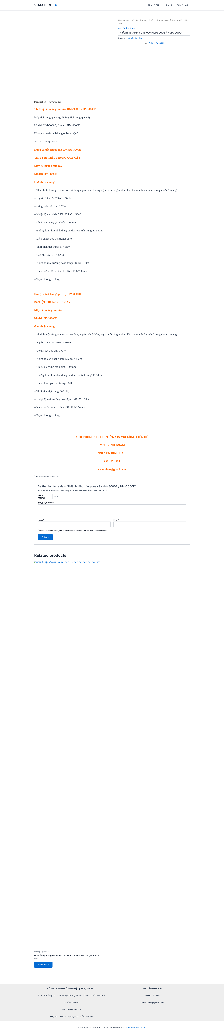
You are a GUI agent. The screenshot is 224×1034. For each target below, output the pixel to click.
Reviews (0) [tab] (55, 102)
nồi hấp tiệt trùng (139, 20)
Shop (127, 20)
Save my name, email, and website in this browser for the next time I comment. (74, 530)
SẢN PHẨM (182, 5)
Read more (43, 964)
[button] (56, 5)
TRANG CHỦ (154, 5)
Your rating (42, 496)
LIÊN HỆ (168, 5)
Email (116, 520)
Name (41, 520)
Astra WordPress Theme (134, 1027)
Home (121, 20)
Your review (46, 502)
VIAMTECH (43, 5)
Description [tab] (40, 102)
